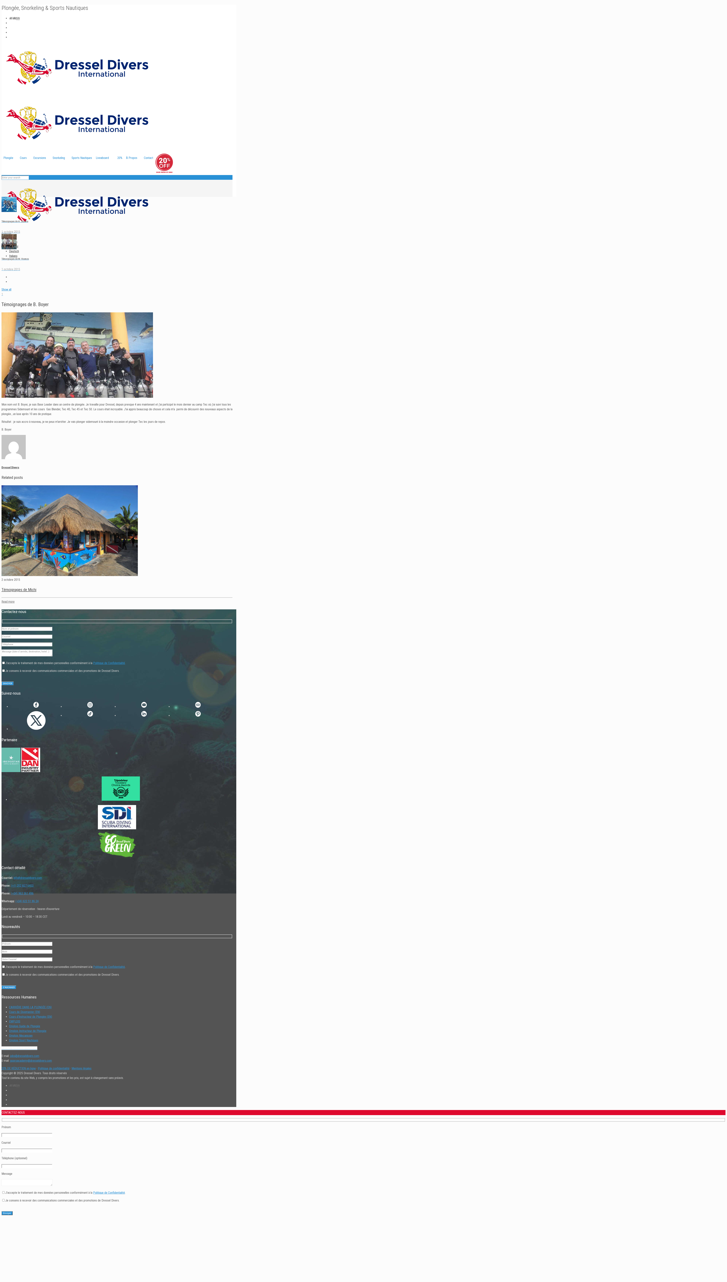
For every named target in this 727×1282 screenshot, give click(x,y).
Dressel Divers (10, 467)
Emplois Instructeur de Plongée (27, 1031)
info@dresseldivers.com (28, 878)
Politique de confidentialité (53, 1068)
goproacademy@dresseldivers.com (31, 1060)
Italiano (13, 256)
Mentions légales (81, 1068)
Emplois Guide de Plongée (24, 1026)
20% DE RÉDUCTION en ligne (19, 1068)
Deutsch (14, 251)
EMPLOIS (14, 1021)
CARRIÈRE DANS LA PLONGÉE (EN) (30, 1007)
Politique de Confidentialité (109, 663)
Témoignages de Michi (19, 589)
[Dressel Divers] (77, 229)
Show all (6, 289)
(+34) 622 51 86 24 (27, 901)
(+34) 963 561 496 (22, 893)
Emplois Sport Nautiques (23, 1040)
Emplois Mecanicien (21, 1035)
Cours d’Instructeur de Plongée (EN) (30, 1017)
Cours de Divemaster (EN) (24, 1012)
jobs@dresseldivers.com (24, 1056)
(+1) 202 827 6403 (22, 885)
